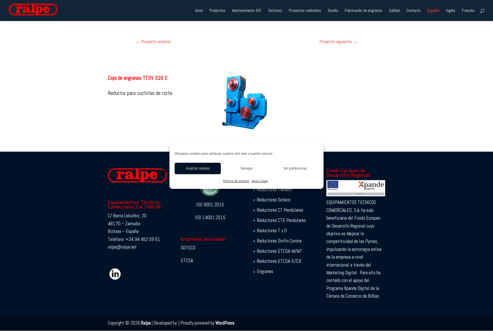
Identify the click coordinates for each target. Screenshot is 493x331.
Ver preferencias (295, 168)
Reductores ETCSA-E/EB (279, 261)
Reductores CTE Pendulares (281, 220)
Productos (217, 11)
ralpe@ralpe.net (122, 247)
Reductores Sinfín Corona (279, 241)
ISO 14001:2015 (210, 217)
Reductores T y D (272, 230)
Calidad (394, 11)
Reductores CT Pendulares (280, 210)
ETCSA (187, 260)
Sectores (275, 11)
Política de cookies (236, 181)
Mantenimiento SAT (246, 11)
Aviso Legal (260, 181)
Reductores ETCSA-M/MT (279, 251)
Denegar (247, 168)
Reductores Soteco (273, 200)
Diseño (333, 11)
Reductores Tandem (274, 189)
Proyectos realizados (305, 11)
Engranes (265, 271)
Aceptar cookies (198, 168)
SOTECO (188, 248)
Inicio (199, 11)
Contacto (413, 11)
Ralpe (146, 323)
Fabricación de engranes (363, 11)
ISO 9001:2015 (210, 204)
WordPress (224, 323)
